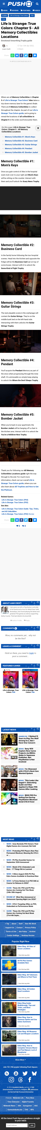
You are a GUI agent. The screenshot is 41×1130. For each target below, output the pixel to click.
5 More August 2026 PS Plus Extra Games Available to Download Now (22, 875)
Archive (32, 932)
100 (14, 789)
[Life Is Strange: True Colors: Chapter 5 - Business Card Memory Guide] (20, 283)
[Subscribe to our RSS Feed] (7, 1074)
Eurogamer (27, 1106)
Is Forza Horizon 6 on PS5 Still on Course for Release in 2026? (23, 882)
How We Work (30, 924)
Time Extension (13, 1102)
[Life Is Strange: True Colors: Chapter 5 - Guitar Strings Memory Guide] (20, 341)
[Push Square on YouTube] (16, 1074)
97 (15, 803)
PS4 (3, 19)
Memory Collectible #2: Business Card (21, 141)
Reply (28, 620)
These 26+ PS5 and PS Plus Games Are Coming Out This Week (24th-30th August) (20, 890)
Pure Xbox (30, 1098)
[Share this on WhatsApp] (12, 55)
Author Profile (17, 620)
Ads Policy (23, 932)
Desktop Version (28, 935)
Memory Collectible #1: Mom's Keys (20, 137)
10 (15, 744)
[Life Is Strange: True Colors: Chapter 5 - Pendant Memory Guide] (20, 395)
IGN (19, 1106)
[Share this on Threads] (30, 55)
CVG (26, 1110)
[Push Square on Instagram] (11, 1080)
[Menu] (4, 4)
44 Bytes (24, 1090)
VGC (36, 1106)
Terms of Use (11, 932)
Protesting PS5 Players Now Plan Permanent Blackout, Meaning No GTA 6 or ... (22, 853)
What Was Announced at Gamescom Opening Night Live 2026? (21, 898)
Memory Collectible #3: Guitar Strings (21, 145)
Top (7, 924)
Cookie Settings (13, 935)
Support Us (9, 928)
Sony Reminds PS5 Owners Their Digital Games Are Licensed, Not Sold (22, 845)
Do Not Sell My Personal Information (20, 1092)
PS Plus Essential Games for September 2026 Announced (21, 861)
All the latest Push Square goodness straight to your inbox (20, 1119)
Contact (20, 928)
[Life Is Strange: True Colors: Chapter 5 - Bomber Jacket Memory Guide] (20, 450)
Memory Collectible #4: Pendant (18, 148)
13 (15, 757)
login (31, 653)
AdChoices (34, 1090)
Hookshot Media (18, 1087)
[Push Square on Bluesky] (34, 1074)
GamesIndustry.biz (15, 1110)
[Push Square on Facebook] (30, 1080)
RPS (32, 1110)
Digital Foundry (28, 1102)
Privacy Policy (30, 928)
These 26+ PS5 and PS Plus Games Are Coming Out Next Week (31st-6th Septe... (20, 913)
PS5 (32, 15)
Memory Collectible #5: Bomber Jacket (21, 152)
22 (15, 775)
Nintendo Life (18, 1098)
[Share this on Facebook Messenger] (35, 55)
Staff (21, 924)
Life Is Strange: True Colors (19, 15)
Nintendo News (9, 1106)
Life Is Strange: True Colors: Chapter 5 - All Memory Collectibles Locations (20, 30)
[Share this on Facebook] (21, 55)
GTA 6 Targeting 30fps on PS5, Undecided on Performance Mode (22, 905)
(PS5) (15, 502)
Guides (4, 15)
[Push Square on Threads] (21, 1080)
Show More (20, 1060)
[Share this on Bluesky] (17, 55)
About (14, 924)
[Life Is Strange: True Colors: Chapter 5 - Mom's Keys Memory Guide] (20, 226)
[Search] (37, 4)
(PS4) (15, 500)
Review (18, 514)
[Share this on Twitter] (26, 55)
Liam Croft (6, 49)
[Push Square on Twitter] (25, 1074)
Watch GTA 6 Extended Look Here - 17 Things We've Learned (21, 868)
